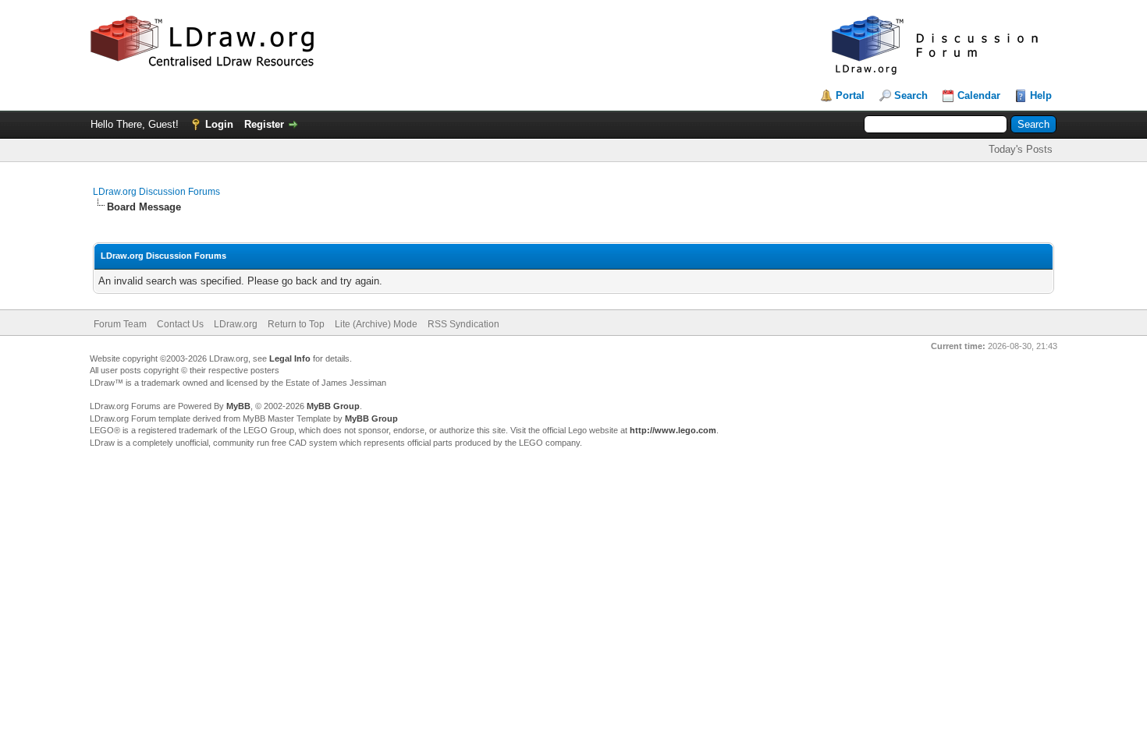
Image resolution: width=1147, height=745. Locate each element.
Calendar (978, 95)
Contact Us (180, 324)
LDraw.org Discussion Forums (156, 191)
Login (219, 124)
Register (264, 124)
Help (1041, 95)
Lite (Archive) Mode (376, 324)
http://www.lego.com (673, 430)
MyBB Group (333, 406)
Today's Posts (1021, 149)
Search (911, 95)
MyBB (238, 406)
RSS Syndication (463, 324)
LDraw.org (235, 324)
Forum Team (120, 324)
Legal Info (290, 358)
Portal (850, 95)
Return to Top (296, 324)
